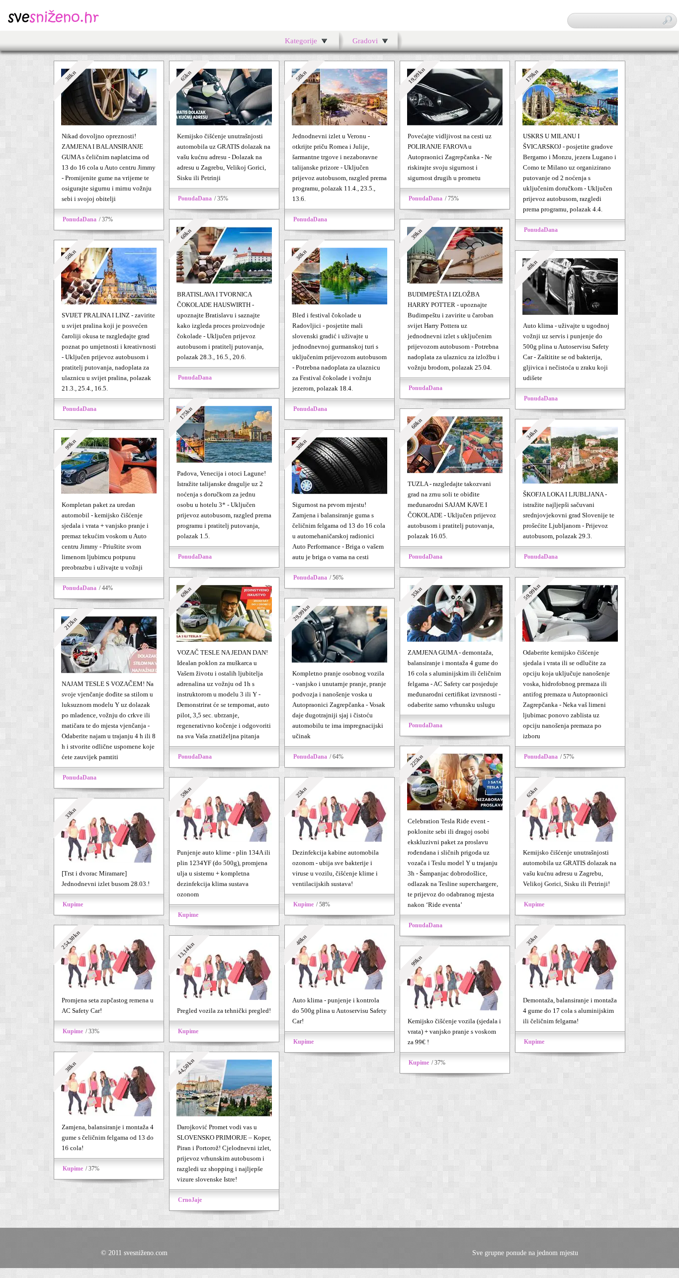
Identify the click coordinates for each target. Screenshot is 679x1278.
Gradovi (365, 41)
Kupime (188, 914)
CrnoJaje (190, 1199)
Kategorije (301, 41)
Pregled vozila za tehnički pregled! (224, 1010)
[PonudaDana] (109, 123)
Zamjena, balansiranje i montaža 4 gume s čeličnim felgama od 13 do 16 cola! (108, 1137)
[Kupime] (224, 839)
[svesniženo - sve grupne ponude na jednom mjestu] (53, 22)
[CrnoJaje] (224, 1114)
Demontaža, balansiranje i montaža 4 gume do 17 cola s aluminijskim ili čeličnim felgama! (570, 1010)
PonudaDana (79, 219)
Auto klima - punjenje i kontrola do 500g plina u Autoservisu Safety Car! (339, 1010)
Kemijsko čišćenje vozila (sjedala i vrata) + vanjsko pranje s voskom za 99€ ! (454, 1031)
